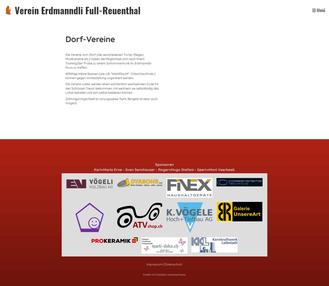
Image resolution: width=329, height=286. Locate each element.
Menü (320, 10)
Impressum (155, 264)
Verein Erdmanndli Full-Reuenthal (78, 10)
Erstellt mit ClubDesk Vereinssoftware (164, 274)
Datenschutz (173, 264)
